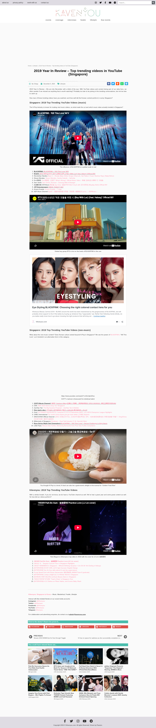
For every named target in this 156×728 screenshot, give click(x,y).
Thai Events (105, 20)
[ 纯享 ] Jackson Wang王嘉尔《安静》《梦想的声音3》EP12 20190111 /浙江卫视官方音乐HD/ (83, 403)
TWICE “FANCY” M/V (55, 187)
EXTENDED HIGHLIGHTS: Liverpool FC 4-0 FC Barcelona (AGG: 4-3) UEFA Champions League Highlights (75, 412)
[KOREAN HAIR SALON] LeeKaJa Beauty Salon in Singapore (55, 577)
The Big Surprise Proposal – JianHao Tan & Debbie (61, 408)
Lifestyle (93, 20)
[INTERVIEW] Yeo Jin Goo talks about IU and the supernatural (55, 570)
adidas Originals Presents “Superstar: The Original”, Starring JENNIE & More (113, 668)
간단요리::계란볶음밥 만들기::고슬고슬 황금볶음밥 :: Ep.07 (66, 410)
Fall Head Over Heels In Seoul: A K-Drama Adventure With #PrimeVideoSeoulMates (90, 668)
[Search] (153, 2)
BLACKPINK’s (115, 335)
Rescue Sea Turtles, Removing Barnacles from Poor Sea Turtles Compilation (68, 426)
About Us (5, 3)
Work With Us (32, 3)
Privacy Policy (18, 3)
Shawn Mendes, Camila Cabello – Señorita (60, 178)
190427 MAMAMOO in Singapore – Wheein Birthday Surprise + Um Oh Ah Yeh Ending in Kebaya (67, 566)
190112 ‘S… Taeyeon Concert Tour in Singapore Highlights (54, 563)
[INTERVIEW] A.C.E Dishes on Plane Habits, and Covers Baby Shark (57, 581)
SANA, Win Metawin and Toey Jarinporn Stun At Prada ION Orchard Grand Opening (89, 695)
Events (48, 20)
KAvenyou (39, 610)
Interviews (72, 20)
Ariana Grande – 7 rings (53, 189)
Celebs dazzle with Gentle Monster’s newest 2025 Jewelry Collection (115, 695)
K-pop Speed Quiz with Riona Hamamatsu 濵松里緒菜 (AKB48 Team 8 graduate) (61, 572)
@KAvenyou (41, 601)
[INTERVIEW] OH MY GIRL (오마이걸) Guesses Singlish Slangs (56, 568)
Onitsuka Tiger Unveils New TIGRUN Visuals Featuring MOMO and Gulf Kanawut (64, 695)
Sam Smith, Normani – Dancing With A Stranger (58, 182)
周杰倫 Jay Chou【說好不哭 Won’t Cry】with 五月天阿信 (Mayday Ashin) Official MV (78, 185)
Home (29, 66)
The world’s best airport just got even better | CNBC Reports (68, 414)
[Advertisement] (78, 39)
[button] (108, 83)
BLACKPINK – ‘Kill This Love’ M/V (56, 171)
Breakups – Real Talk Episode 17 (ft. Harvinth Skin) (69, 421)
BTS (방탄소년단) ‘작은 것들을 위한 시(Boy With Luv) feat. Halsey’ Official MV (67, 174)
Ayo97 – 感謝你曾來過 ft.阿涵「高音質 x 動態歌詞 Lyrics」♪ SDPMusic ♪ (72, 191)
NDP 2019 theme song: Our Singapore (51, 405)
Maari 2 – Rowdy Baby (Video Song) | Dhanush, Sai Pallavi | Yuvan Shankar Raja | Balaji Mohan (81, 176)
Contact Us (45, 3)
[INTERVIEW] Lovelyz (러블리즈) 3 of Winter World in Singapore (56, 574)
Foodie (83, 20)
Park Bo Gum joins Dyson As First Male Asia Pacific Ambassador (38, 668)
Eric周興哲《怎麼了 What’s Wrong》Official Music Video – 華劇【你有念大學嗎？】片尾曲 (72, 180)
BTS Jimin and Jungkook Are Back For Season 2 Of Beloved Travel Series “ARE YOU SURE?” (65, 668)
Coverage (59, 20)
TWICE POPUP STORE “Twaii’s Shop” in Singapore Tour (53, 579)
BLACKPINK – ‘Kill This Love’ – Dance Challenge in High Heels (84, 423)
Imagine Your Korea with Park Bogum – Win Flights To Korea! (39, 694)
